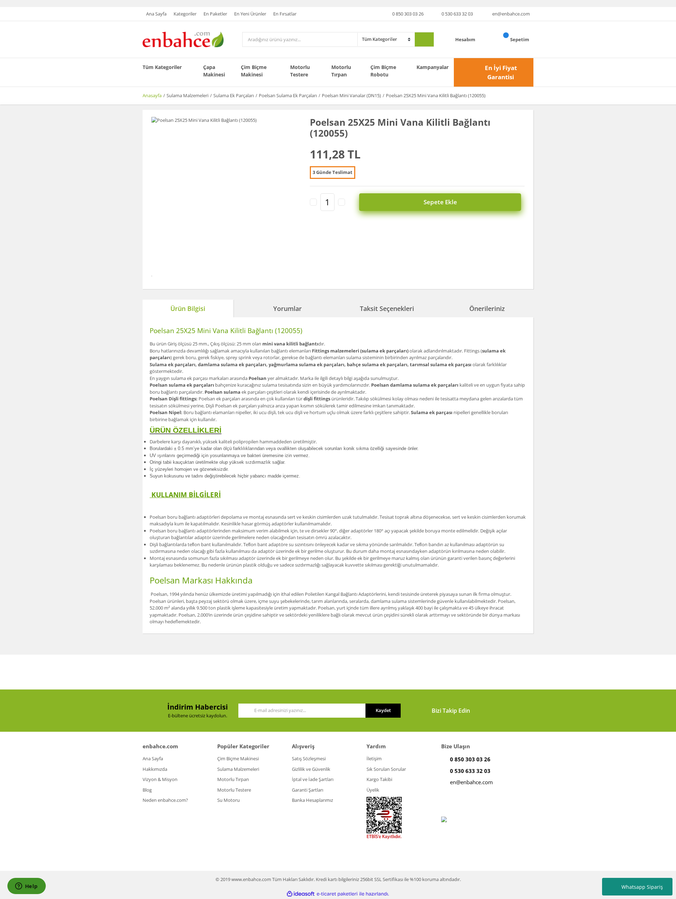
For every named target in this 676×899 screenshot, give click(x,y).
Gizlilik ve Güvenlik (311, 769)
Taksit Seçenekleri (387, 308)
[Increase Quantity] (341, 202)
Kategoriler (185, 14)
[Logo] (183, 39)
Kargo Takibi (379, 779)
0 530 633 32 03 (457, 14)
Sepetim (520, 39)
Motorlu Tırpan (341, 71)
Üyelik (373, 790)
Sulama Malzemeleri (238, 769)
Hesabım (465, 39)
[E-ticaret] (337, 893)
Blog (147, 790)
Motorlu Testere (300, 71)
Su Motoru (228, 800)
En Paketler (215, 14)
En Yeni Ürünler (250, 14)
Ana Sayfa (156, 14)
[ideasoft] (301, 893)
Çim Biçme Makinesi (254, 71)
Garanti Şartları (307, 790)
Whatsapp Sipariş (642, 887)
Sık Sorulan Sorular (386, 769)
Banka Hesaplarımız (312, 800)
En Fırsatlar (284, 14)
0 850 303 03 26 (408, 14)
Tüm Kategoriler (162, 67)
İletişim (374, 758)
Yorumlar (287, 308)
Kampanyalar (433, 67)
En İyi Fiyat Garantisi (501, 72)
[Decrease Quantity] (313, 202)
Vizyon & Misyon (160, 779)
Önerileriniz (487, 308)
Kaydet (383, 710)
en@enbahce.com (511, 14)
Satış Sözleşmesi (309, 758)
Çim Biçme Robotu (383, 71)
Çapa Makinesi (214, 71)
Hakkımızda (155, 769)
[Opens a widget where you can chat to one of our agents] (26, 886)
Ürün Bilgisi (187, 308)
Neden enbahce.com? (165, 800)
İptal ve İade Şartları (312, 779)
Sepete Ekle (440, 202)
